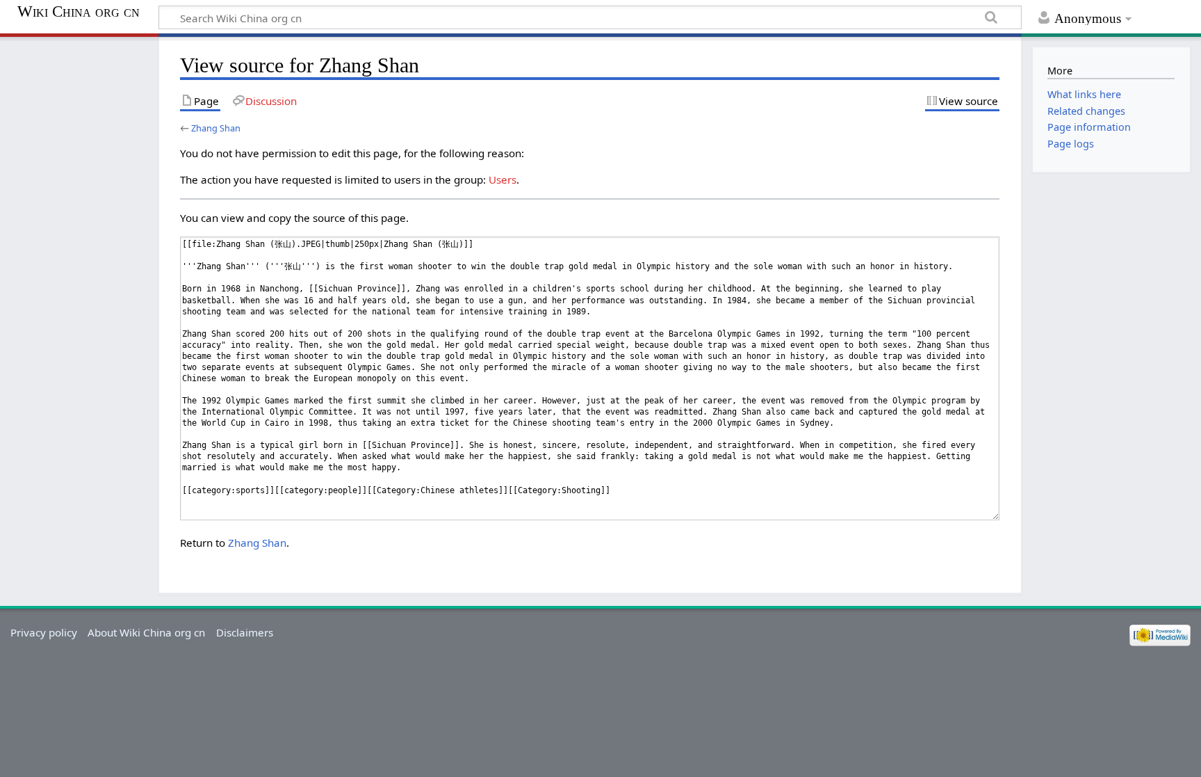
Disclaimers (244, 632)
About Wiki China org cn (146, 632)
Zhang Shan (215, 128)
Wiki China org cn (78, 12)
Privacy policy (43, 632)
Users (502, 179)
